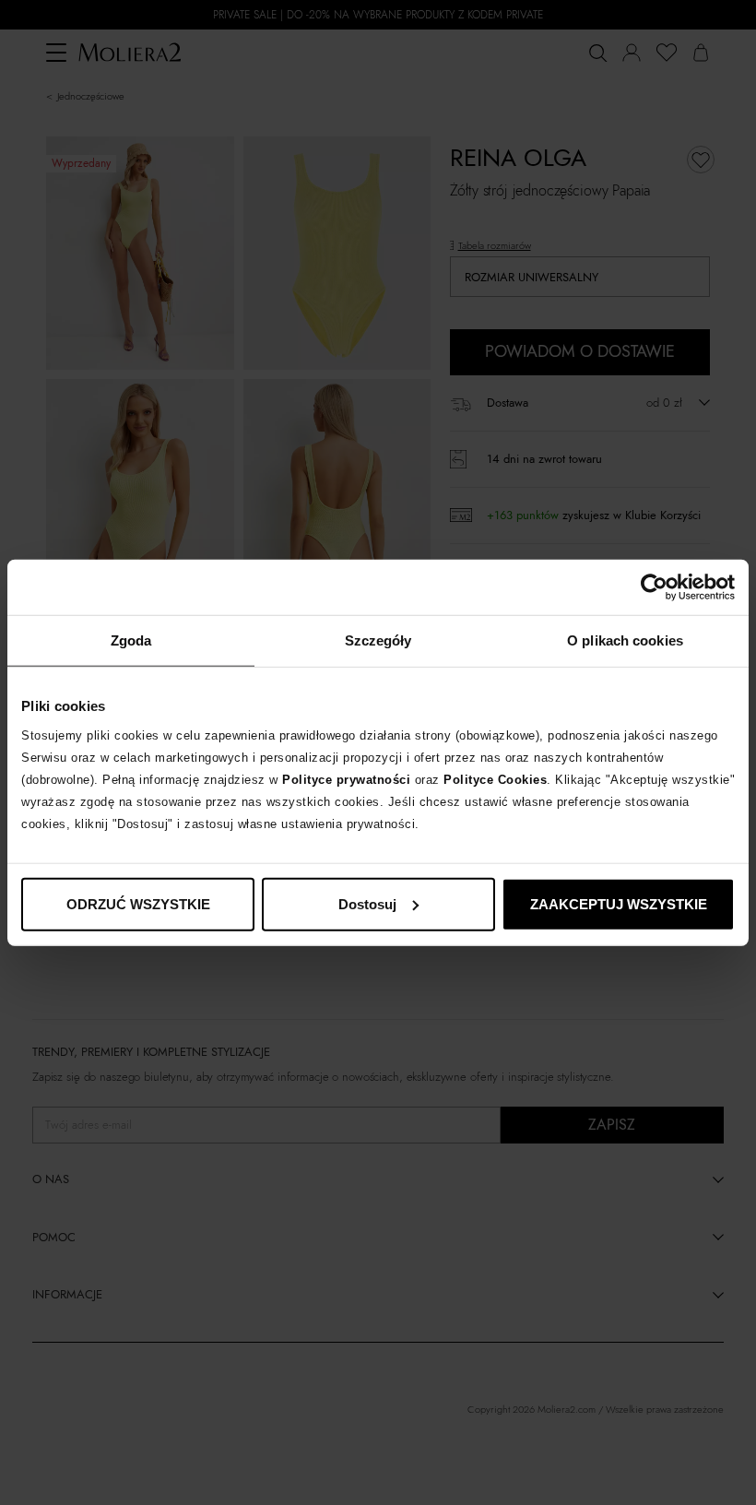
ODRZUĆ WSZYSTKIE (138, 903)
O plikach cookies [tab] (625, 640)
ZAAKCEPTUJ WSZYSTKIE (618, 903)
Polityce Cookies (495, 779)
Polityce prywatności (346, 779)
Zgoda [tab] (131, 640)
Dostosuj (367, 903)
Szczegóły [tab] (378, 640)
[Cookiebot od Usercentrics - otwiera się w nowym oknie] (654, 587)
